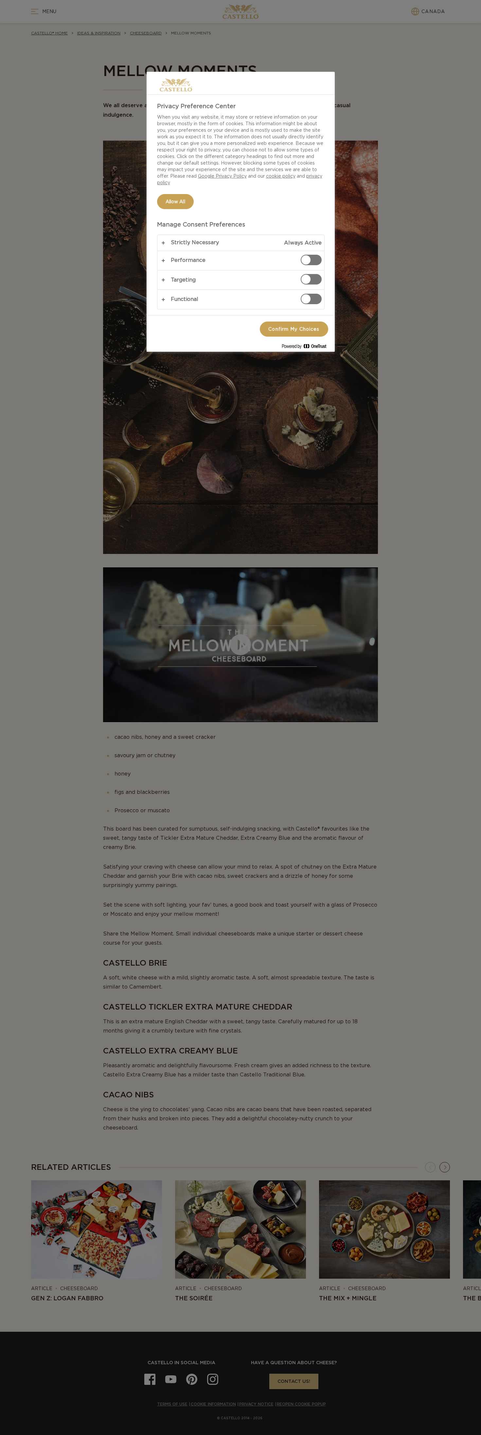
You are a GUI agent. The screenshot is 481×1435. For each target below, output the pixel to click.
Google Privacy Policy (222, 176)
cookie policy (280, 176)
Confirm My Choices (293, 329)
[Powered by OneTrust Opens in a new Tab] (306, 348)
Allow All (175, 201)
